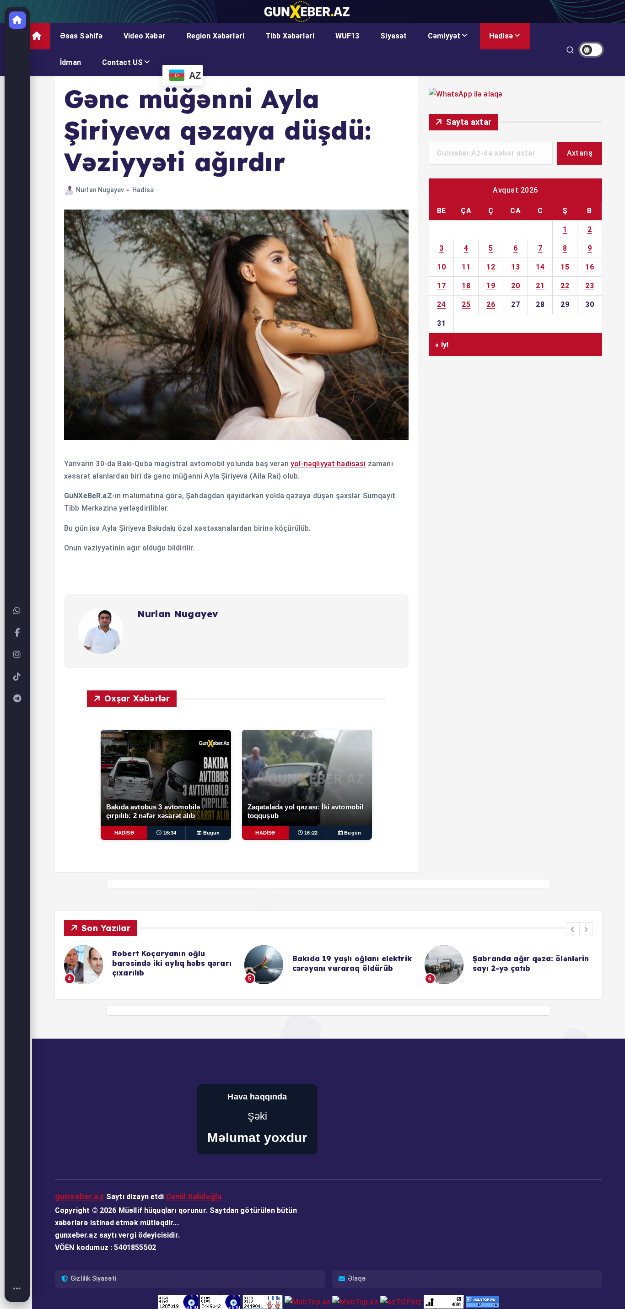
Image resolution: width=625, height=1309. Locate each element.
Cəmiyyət (444, 36)
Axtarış (580, 153)
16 (589, 267)
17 (441, 285)
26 (490, 304)
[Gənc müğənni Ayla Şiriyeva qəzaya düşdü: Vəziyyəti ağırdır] (236, 437)
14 (540, 267)
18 (466, 285)
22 (564, 285)
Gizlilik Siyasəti (93, 1278)
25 (466, 304)
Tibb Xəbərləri (289, 36)
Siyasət (393, 36)
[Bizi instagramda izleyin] (17, 654)
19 (490, 285)
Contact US (122, 62)
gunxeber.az (79, 1196)
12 (490, 267)
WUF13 (347, 36)
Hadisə (501, 36)
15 (564, 267)
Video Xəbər (145, 36)
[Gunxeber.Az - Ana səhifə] (17, 20)
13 (515, 267)
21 (540, 285)
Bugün (211, 832)
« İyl (441, 344)
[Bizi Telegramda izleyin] (17, 698)
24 (441, 304)
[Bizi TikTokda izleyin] (17, 676)
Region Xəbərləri (216, 36)
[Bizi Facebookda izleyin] (17, 632)
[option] (148, 964)
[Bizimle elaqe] (17, 610)
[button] (573, 929)
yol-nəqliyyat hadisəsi (328, 463)
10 (441, 267)
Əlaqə (357, 1278)
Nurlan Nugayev (100, 190)
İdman (70, 62)
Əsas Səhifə (81, 36)
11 (466, 267)
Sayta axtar (468, 122)
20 (515, 285)
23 (589, 285)
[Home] (17, 1289)
